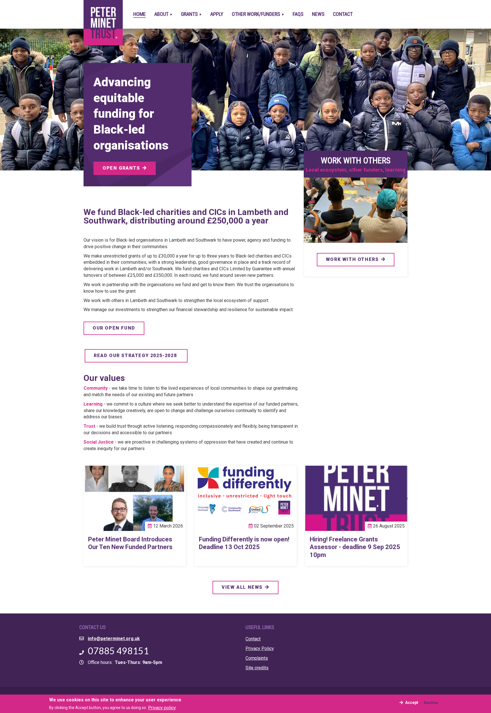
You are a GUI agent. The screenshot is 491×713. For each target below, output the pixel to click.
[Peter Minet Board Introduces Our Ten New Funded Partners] (135, 498)
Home (139, 14)
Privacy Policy (260, 648)
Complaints (257, 658)
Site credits (257, 667)
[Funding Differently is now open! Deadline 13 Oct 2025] (245, 498)
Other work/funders (256, 14)
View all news (242, 587)
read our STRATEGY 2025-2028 (136, 355)
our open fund (114, 328)
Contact (343, 14)
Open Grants (121, 168)
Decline (431, 702)
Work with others (352, 259)
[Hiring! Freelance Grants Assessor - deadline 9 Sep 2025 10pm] (356, 498)
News (318, 14)
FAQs (298, 14)
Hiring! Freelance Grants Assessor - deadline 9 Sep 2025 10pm (355, 547)
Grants (190, 14)
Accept (411, 702)
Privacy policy (162, 707)
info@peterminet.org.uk (114, 638)
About (162, 14)
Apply (216, 14)
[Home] (105, 8)
